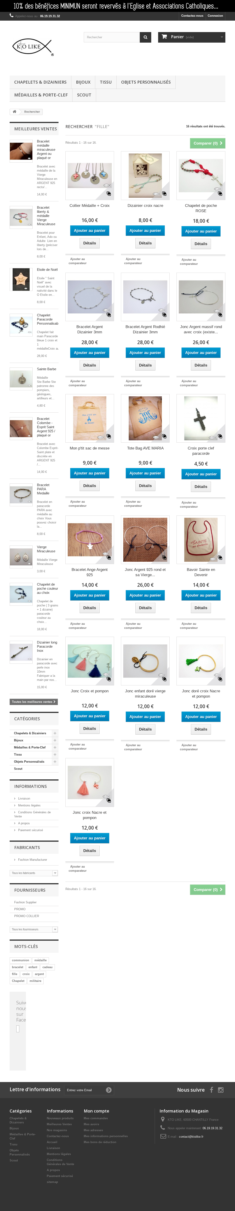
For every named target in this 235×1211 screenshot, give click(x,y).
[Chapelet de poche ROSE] (201, 175)
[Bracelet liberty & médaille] (21, 217)
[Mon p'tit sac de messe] (90, 418)
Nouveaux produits (60, 1118)
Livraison (23, 798)
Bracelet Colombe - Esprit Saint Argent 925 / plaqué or (46, 427)
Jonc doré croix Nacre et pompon (201, 694)
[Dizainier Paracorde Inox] (21, 652)
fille (14, 974)
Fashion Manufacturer (32, 859)
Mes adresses (93, 1130)
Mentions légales (29, 805)
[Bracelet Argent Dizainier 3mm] (90, 297)
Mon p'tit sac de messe (89, 448)
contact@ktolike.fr (191, 1136)
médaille (40, 960)
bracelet (17, 967)
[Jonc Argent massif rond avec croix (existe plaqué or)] (201, 297)
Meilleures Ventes (59, 1124)
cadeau (47, 967)
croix (26, 974)
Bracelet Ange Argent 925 (90, 572)
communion (20, 960)
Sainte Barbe (46, 369)
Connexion (215, 15)
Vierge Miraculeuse (46, 549)
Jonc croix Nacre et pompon (89, 815)
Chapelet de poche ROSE (201, 208)
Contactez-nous (192, 15)
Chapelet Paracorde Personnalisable (49, 319)
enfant (32, 967)
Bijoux (83, 82)
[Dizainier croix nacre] (145, 175)
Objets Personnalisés (146, 82)
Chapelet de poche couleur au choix (47, 588)
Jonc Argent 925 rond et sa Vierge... (145, 572)
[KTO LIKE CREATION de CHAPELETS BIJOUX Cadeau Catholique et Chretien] (43, 47)
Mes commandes (96, 1118)
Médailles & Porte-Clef (41, 95)
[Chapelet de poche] (21, 594)
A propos (23, 823)
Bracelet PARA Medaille (43, 489)
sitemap (52, 1182)
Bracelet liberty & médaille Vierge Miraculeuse (46, 215)
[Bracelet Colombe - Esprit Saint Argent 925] (21, 428)
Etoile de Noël (47, 269)
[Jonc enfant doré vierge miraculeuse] (145, 661)
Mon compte (96, 1111)
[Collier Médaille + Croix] (90, 175)
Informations (30, 786)
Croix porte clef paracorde (201, 451)
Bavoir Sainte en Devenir (201, 572)
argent (39, 974)
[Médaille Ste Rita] (21, 378)
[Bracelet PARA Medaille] (21, 494)
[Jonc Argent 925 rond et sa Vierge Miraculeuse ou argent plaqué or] (145, 540)
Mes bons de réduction (100, 1142)
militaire (35, 981)
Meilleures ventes (35, 129)
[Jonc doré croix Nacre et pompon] (201, 661)
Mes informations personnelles (106, 1136)
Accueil (52, 1142)
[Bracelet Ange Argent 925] (90, 540)
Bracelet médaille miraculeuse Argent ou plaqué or (46, 149)
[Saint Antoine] (21, 556)
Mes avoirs (91, 1124)
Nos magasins (57, 1130)
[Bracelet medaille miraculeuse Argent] (21, 151)
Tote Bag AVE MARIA (145, 448)
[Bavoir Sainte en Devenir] (201, 540)
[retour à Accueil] (14, 112)
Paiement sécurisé (30, 830)
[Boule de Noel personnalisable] (21, 279)
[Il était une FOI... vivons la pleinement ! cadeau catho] (117, 6)
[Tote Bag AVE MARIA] (145, 418)
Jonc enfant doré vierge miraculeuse (145, 694)
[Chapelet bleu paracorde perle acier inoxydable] (21, 325)
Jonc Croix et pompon (90, 691)
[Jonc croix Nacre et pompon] (90, 782)
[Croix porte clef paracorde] (201, 418)
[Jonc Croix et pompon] (90, 661)
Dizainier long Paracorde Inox (47, 646)
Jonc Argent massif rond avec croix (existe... (201, 329)
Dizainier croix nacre (145, 205)
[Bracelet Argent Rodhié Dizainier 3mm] (145, 297)
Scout (84, 95)
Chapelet (18, 981)
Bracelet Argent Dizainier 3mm (89, 329)
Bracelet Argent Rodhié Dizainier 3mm (145, 329)
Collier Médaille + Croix (90, 205)
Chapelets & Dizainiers (40, 82)
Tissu (106, 82)
